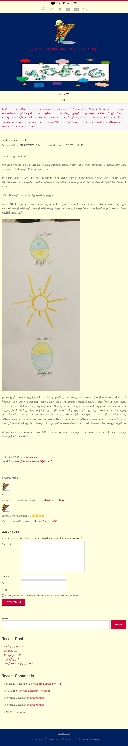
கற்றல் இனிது (56, 145)
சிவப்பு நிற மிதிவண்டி (15, 646)
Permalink (47, 499)
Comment (7, 544)
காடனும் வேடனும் (29, 456)
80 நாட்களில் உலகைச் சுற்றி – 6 (45, 683)
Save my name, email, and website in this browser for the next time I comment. (42, 595)
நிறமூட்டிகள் (19, 711)
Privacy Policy (64, 733)
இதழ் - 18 (79, 145)
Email (5, 583)
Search (6, 618)
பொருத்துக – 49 (13, 655)
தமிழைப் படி (10, 650)
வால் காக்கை (37, 697)
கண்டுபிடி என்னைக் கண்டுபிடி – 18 (34, 461)
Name (5, 576)
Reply (61, 499)
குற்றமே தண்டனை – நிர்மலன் (34, 690)
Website (6, 589)
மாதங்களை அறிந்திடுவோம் (18, 663)
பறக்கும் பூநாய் (12, 659)
